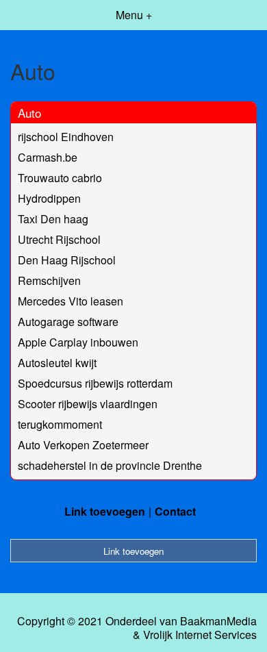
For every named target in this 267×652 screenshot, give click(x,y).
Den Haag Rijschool (67, 260)
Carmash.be (47, 157)
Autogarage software (68, 321)
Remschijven (49, 280)
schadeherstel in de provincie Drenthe (110, 465)
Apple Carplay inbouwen (78, 342)
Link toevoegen (104, 511)
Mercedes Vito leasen (70, 301)
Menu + (134, 15)
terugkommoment (60, 424)
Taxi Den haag (53, 219)
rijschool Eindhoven (66, 137)
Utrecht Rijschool (59, 239)
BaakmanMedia (218, 621)
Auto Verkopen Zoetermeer (83, 445)
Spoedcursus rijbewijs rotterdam (95, 383)
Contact (175, 511)
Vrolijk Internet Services (200, 635)
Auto (29, 112)
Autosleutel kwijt (57, 363)
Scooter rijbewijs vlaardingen (87, 404)
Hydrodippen (49, 198)
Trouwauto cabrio (60, 178)
